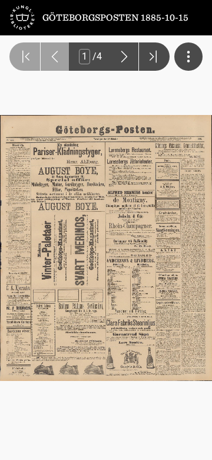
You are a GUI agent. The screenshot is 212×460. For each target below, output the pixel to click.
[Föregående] (55, 56)
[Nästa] (124, 56)
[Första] (24, 56)
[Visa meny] (188, 56)
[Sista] (154, 56)
